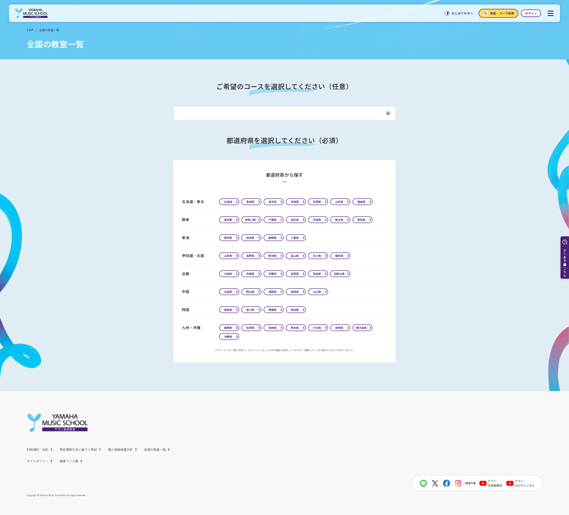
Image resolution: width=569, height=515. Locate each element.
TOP (30, 30)
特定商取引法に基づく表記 (78, 449)
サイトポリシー (37, 461)
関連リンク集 (69, 461)
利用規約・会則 (37, 449)
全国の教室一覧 (155, 449)
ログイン (531, 13)
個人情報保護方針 (120, 449)
